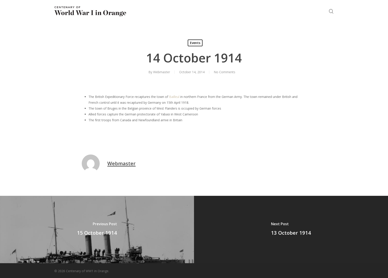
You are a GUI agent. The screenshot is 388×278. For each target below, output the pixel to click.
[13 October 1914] (291, 229)
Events (195, 43)
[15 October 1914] (97, 229)
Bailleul (174, 97)
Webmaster (161, 72)
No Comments (224, 72)
